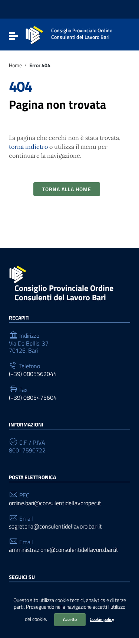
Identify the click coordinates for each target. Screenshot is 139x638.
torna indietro (28, 146)
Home (15, 65)
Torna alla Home (66, 189)
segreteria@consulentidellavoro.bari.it (55, 526)
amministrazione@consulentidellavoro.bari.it (63, 549)
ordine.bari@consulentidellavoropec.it (55, 503)
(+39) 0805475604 (33, 397)
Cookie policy (102, 619)
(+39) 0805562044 (33, 373)
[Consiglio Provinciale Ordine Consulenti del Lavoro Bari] (34, 34)
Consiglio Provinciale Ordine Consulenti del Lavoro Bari (63, 293)
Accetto (70, 619)
